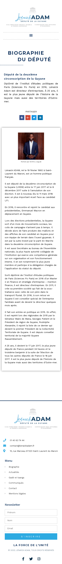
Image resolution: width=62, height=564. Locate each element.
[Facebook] (23, 558)
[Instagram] (38, 558)
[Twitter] (31, 558)
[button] (31, 35)
